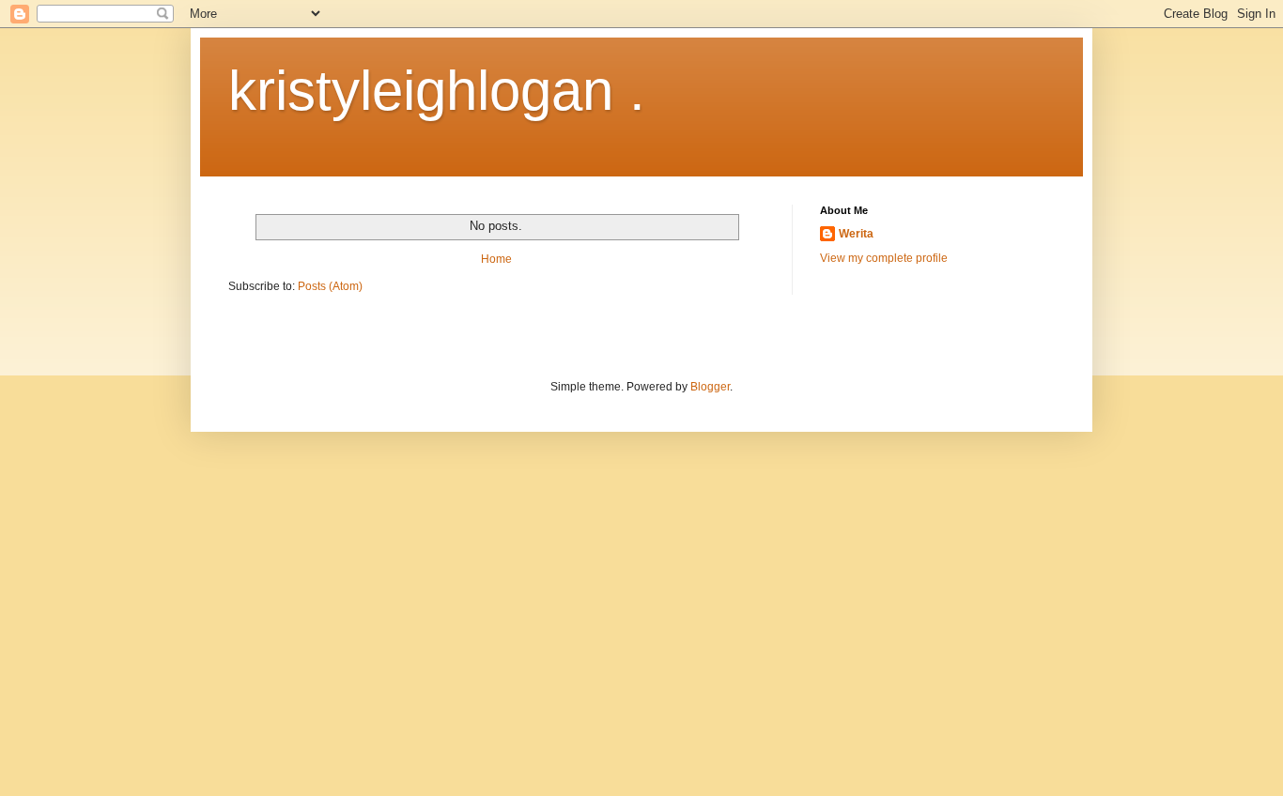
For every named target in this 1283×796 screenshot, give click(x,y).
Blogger (710, 386)
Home (496, 259)
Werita (856, 233)
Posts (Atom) (330, 286)
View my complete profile (884, 258)
